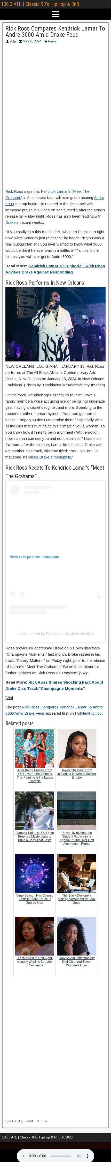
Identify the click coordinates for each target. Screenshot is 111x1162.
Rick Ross (14, 191)
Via (9, 697)
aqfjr (13, 41)
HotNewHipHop (88, 713)
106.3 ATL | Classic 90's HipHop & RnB (40, 4)
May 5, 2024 (32, 41)
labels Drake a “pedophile (49, 457)
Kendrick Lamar (54, 191)
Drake (10, 222)
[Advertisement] (55, 117)
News (52, 41)
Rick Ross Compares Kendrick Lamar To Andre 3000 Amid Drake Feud (55, 31)
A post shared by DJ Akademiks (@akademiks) (56, 634)
